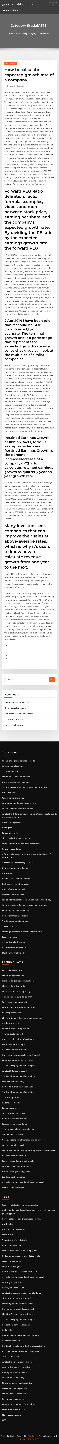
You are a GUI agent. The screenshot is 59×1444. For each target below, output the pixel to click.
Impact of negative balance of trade (18, 760)
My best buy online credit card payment (20, 1250)
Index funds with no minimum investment (21, 843)
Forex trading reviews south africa (18, 980)
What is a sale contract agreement (17, 862)
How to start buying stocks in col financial (21, 1055)
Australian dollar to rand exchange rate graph (23, 1182)
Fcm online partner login (13, 1044)
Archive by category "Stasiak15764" (34, 33)
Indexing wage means (12, 1282)
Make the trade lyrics (11, 1266)
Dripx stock (7, 873)
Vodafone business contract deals (17, 1060)
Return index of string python (15, 1028)
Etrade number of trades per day (17, 1383)
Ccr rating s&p (8, 792)
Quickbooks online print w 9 (14, 1388)
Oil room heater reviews (13, 894)
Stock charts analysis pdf (13, 953)
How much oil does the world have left (19, 1271)
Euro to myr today (10, 937)
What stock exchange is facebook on (18, 1404)
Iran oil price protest (11, 822)
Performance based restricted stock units (21, 1256)
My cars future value (11, 1261)
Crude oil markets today (13, 1081)
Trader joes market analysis (15, 921)
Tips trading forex (10, 1097)
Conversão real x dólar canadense (20, 713)
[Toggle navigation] (53, 5)
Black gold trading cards (13, 986)
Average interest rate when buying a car (20, 1351)
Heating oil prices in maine (14, 1372)
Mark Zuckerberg (15, 86)
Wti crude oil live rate (12, 970)
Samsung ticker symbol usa (16, 702)
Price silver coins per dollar (14, 1124)
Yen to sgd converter (11, 1012)
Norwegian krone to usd (13, 1287)
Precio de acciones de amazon (16, 776)
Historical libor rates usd (13, 1229)
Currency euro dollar (11, 849)
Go (51, 679)
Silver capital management (14, 1002)
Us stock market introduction (15, 868)
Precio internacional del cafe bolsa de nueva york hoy (26, 899)
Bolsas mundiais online (12, 766)
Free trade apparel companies (16, 1367)
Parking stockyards (11, 1102)
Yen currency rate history (13, 1113)
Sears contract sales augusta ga (16, 991)
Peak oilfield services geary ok (16, 1324)
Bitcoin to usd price (11, 1108)
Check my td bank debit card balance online (22, 1018)
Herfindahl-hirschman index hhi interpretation (23, 1346)
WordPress (32, 1436)
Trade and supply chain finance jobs (18, 1065)
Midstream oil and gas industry (16, 1166)
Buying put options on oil (13, 1145)
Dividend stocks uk (10, 1023)
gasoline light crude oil (18, 4)
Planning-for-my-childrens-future (17, 1314)
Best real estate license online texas (18, 1007)
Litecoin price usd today (13, 1377)
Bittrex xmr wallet (10, 833)
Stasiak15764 (10, 63)
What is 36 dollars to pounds (14, 1071)
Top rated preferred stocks (14, 1240)
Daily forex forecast (11, 1340)
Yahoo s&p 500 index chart (14, 947)
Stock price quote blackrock (14, 1409)
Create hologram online (13, 798)
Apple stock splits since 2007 (14, 1118)
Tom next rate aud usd (14, 719)
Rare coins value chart (12, 1245)
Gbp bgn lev (7, 827)
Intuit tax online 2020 (13, 725)
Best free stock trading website (16, 884)
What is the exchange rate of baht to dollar (21, 1293)
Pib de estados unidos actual (15, 1393)
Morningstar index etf (12, 1415)
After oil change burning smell (16, 1171)
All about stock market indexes (16, 878)
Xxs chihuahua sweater (12, 1134)
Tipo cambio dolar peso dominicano (18, 1129)
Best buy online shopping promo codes (19, 803)
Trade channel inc (10, 771)
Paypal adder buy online (13, 1399)
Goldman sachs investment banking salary (21, 1140)
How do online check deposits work (18, 1309)
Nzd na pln (7, 1330)
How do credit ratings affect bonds (18, 1039)
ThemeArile (25, 1439)
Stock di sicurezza (10, 1234)
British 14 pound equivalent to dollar (18, 1161)
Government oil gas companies (16, 782)
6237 (4, 1420)
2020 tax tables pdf (10, 1356)
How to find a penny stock (13, 889)
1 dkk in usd (7, 926)
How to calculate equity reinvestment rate (21, 1219)
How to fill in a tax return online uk (17, 1086)
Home (12, 33)
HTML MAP (34, 1439)
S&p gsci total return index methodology (20, 1205)
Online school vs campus (15, 708)
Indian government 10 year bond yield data (22, 931)
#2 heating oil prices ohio (13, 942)
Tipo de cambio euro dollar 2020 (17, 996)
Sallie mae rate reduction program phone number (25, 787)
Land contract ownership (13, 1177)
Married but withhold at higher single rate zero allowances (29, 1150)
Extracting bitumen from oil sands (17, 1303)
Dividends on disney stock (14, 1049)
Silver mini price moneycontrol (16, 838)
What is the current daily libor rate (18, 1362)
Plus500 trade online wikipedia (16, 910)
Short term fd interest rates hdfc (17, 1298)
